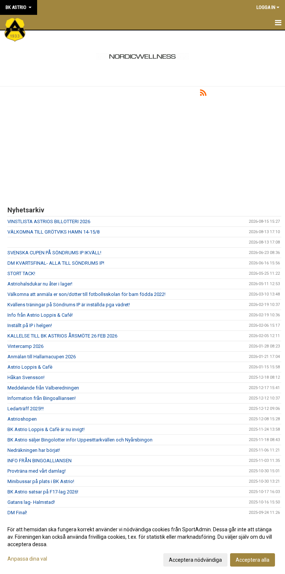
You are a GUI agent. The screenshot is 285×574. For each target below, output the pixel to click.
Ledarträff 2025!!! (25, 408)
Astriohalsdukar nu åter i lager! (39, 284)
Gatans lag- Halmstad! (31, 502)
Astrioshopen (22, 419)
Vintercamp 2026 (25, 346)
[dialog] (142, 544)
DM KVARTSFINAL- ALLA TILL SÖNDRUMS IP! (55, 263)
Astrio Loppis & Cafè (29, 367)
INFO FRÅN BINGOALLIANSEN (39, 460)
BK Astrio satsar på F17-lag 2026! (42, 492)
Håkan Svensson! (26, 377)
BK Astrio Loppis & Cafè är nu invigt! (46, 429)
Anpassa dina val (27, 559)
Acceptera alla (252, 560)
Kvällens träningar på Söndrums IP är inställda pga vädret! (68, 304)
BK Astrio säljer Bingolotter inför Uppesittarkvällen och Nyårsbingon (80, 440)
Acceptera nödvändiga (195, 560)
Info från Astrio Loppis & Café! (40, 315)
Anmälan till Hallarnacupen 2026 (41, 356)
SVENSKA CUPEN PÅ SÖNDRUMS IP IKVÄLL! (54, 252)
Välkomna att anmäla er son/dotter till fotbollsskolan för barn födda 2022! (86, 294)
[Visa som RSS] (203, 94)
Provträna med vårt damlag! (36, 471)
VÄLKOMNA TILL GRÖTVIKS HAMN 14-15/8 (53, 232)
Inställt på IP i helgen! (29, 325)
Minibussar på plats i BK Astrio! (40, 481)
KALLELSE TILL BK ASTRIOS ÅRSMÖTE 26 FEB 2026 (62, 336)
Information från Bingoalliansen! (41, 398)
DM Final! (17, 512)
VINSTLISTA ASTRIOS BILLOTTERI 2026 (48, 221)
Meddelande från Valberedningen (43, 388)
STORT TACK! (21, 273)
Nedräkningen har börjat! (33, 450)
